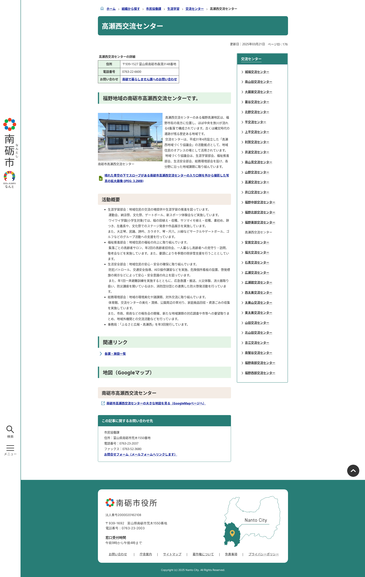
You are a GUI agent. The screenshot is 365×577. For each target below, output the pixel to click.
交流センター (195, 9)
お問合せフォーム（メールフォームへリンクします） (140, 454)
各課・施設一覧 (115, 354)
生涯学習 (173, 9)
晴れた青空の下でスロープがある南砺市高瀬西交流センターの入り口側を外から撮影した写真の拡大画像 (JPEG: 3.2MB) (167, 178)
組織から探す (131, 9)
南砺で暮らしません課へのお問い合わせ (149, 79)
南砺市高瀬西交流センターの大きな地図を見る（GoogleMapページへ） (156, 403)
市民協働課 (153, 9)
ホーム (111, 9)
